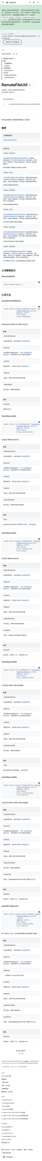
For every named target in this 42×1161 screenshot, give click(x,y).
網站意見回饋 (7, 1153)
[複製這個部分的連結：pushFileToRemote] (20, 906)
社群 (13, 1149)
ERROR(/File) (10, 261)
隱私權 (31, 1149)
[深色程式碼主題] (39, 282)
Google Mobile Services (9, 1136)
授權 (25, 1149)
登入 (38, 2)
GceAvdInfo (24, 158)
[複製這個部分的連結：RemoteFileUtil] (17, 276)
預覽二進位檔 (6, 1085)
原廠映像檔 (5, 1088)
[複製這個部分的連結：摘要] (8, 128)
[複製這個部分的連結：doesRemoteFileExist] (23, 301)
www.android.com (7, 1133)
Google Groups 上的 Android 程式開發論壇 (15, 1115)
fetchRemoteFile (10, 214)
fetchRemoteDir (9, 177)
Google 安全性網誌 (7, 1109)
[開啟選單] (3, 2)
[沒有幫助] (16, 53)
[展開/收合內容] (15, 58)
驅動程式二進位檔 (7, 1092)
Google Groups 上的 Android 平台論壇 (13, 1112)
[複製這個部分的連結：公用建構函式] (18, 270)
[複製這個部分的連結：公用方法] (13, 295)
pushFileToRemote (10, 251)
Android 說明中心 (7, 1127)
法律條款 (19, 1149)
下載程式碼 (5, 1082)
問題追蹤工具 (6, 1142)
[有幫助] (14, 53)
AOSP (3, 50)
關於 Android (6, 1149)
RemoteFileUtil (9, 140)
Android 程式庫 (6, 1076)
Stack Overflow (6, 1139)
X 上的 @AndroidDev (8, 1103)
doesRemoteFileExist (11, 158)
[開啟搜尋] (30, 2)
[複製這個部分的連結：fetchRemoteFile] (19, 662)
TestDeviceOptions (18, 160)
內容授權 (25, 1061)
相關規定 (4, 1079)
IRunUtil (29, 179)
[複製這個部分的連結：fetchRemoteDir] (18, 416)
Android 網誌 (6, 1106)
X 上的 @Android (7, 1100)
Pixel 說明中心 (6, 1130)
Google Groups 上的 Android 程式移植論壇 (15, 1119)
